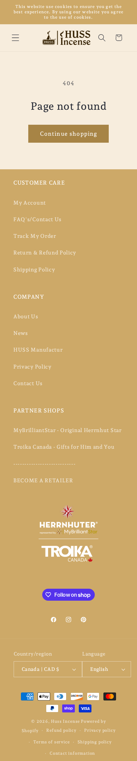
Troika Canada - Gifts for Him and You (64, 447)
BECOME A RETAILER (43, 480)
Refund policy (61, 730)
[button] (15, 37)
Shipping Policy (34, 269)
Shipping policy (94, 741)
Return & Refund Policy (44, 252)
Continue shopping (68, 133)
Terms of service (51, 741)
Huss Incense (65, 721)
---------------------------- (44, 464)
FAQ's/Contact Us (37, 219)
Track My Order (34, 236)
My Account (29, 203)
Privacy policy (99, 730)
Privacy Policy (32, 367)
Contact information (72, 753)
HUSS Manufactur (38, 350)
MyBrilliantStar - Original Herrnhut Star (67, 430)
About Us (25, 316)
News (20, 333)
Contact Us (28, 383)
